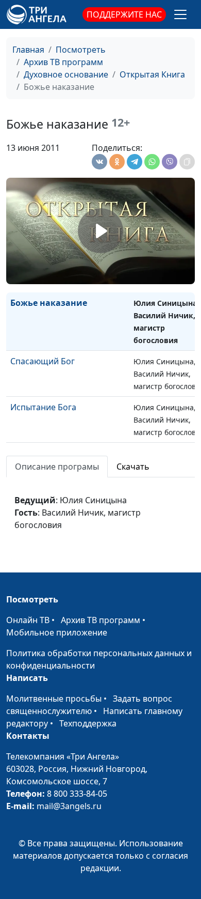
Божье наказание (48, 302)
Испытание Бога (43, 407)
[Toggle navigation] (180, 14)
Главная (28, 49)
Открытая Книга (152, 74)
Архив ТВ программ (63, 62)
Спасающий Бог (42, 361)
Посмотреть (81, 49)
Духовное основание (66, 74)
